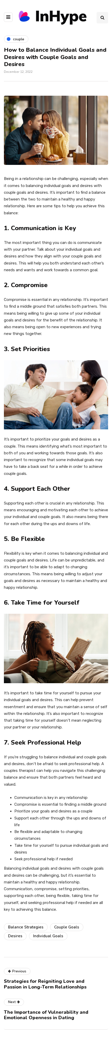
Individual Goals (48, 936)
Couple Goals (66, 927)
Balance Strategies (25, 927)
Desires (15, 936)
